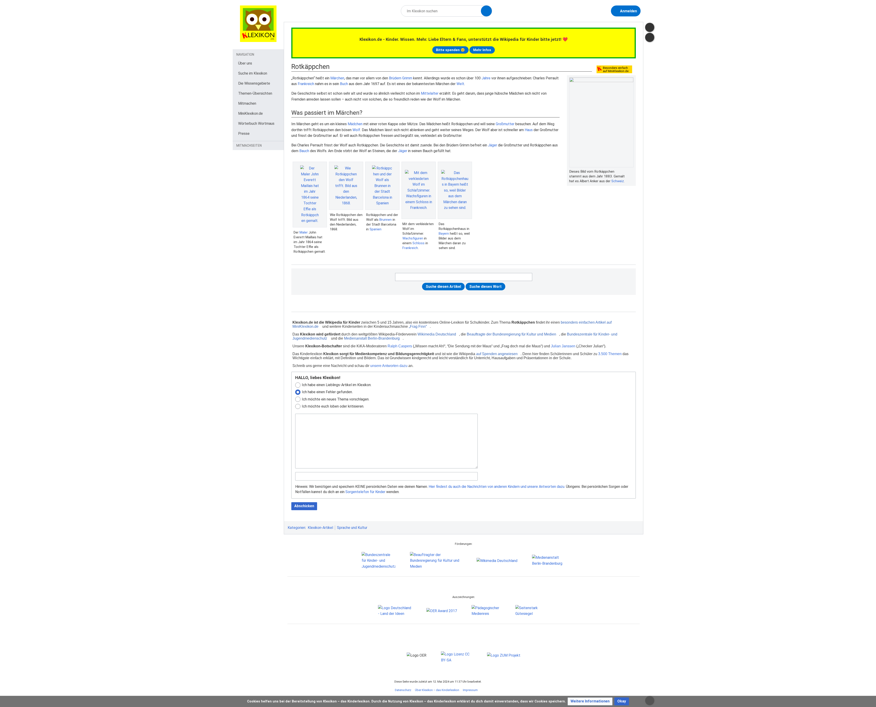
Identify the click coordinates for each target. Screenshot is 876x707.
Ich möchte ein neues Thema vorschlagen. (335, 399)
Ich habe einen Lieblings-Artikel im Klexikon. (336, 385)
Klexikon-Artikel (320, 527)
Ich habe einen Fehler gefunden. (327, 392)
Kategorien (296, 527)
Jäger (492, 145)
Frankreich (306, 84)
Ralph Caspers (400, 346)
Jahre (486, 78)
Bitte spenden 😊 (450, 50)
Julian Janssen (563, 346)
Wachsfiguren (412, 238)
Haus (529, 130)
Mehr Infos (482, 50)
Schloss (418, 243)
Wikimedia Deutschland (436, 334)
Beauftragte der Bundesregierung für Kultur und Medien (511, 334)
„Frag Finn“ (418, 326)
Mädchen (355, 124)
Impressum (470, 690)
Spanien (375, 229)
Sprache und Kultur (352, 527)
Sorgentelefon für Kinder (365, 492)
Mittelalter (429, 93)
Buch (344, 84)
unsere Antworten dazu (388, 366)
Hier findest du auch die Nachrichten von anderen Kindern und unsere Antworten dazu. (497, 486)
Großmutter (505, 124)
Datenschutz (403, 690)
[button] (590, 701)
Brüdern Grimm (400, 78)
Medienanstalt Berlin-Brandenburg (372, 338)
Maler (304, 232)
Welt (460, 84)
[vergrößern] (631, 171)
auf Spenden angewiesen (497, 354)
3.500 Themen (610, 354)
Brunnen (385, 220)
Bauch (304, 151)
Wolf (356, 130)
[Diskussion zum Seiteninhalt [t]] (649, 27)
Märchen (337, 78)
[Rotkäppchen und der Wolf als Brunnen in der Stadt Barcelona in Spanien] (382, 185)
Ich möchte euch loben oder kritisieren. (333, 406)
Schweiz (617, 181)
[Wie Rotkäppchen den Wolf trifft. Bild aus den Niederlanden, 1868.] (346, 185)
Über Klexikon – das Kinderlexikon (437, 690)
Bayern (444, 233)
